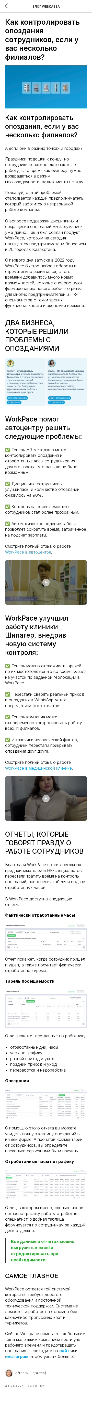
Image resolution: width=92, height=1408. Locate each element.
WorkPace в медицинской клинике (38, 768)
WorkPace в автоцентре (28, 552)
